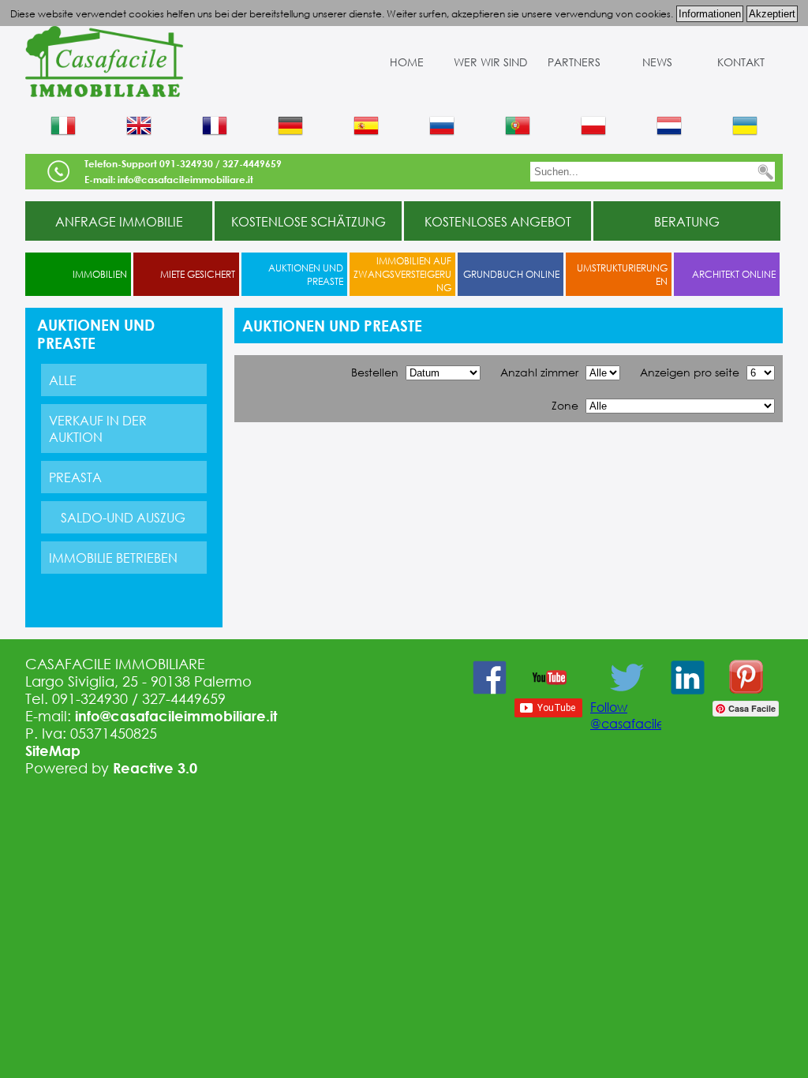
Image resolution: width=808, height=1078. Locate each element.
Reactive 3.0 (155, 768)
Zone (565, 405)
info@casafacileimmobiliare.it (176, 715)
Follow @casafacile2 (630, 715)
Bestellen (374, 372)
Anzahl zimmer (539, 372)
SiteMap (52, 750)
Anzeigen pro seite (689, 372)
